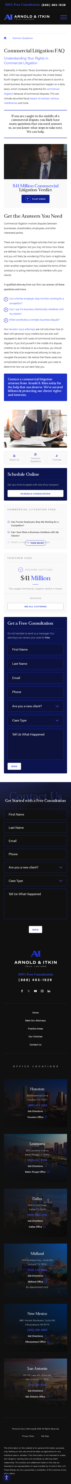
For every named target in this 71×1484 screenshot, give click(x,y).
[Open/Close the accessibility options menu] (6, 1477)
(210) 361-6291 (37, 1384)
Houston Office (35, 1117)
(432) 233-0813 (37, 1269)
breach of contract (40, 98)
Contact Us (35, 1044)
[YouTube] (35, 991)
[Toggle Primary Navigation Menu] (63, 17)
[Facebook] (22, 991)
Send (14, 766)
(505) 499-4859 (37, 1329)
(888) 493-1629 (54, 4)
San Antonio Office (35, 1396)
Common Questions (22, 38)
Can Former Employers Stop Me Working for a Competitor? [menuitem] (35, 523)
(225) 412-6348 (37, 1160)
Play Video (39, 198)
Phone (16, 692)
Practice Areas (35, 1028)
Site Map (45, 1435)
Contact (13, 379)
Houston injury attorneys (22, 329)
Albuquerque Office (35, 1342)
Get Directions (35, 1111)
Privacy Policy (28, 1435)
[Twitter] (29, 991)
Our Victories (35, 1036)
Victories (56, 459)
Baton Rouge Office (35, 1172)
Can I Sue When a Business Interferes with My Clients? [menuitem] (35, 533)
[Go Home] (5, 38)
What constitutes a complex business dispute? (34, 319)
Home (35, 1012)
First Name (20, 649)
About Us (14, 459)
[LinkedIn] (49, 991)
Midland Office (35, 1282)
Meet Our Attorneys (35, 1020)
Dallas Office (35, 1227)
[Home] (26, 17)
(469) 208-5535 (37, 1215)
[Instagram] (42, 991)
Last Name (19, 663)
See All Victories (35, 606)
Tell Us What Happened (28, 734)
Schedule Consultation (36, 493)
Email (16, 678)
